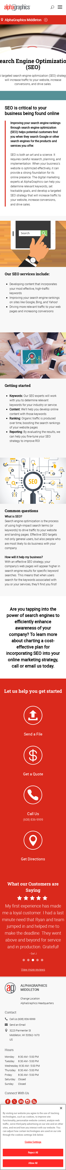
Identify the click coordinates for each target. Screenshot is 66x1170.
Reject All (33, 1152)
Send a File (33, 734)
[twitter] (14, 1101)
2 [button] (28, 960)
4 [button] (37, 960)
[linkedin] (21, 1101)
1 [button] (24, 960)
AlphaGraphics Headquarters (37, 1003)
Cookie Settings (33, 1142)
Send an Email (17, 1024)
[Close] (61, 1108)
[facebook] (8, 1101)
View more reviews (33, 970)
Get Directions (33, 858)
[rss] (34, 1101)
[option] (33, 926)
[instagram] (28, 1101)
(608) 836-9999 (33, 820)
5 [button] (42, 960)
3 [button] (33, 960)
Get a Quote (33, 773)
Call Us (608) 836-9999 (22, 1019)
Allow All (32, 1163)
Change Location (30, 998)
